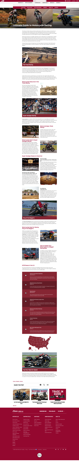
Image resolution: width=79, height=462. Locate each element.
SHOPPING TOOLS (45, 2)
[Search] (45, 1)
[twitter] (60, 449)
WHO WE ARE (52, 2)
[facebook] (55, 449)
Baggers (18, 381)
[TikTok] (65, 449)
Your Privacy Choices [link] (32, 449)
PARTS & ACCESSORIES (28, 2)
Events (14, 381)
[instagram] (58, 449)
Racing (21, 381)
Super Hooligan (25, 119)
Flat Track (46, 68)
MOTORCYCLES (20, 2)
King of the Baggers (27, 221)
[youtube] (63, 449)
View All (14, 405)
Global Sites (44, 449)
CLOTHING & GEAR (37, 2)
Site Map (23, 449)
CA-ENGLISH (60, 411)
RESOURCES (58, 2)
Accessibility (40, 449)
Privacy (26, 449)
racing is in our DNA (46, 34)
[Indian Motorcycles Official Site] (2, 1)
